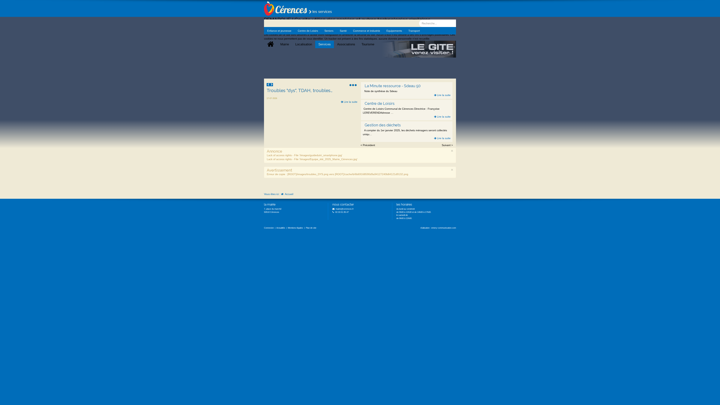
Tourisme (368, 44)
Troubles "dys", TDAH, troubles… (299, 90)
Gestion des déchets (383, 125)
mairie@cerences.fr (345, 209)
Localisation (303, 44)
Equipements (394, 30)
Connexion (269, 228)
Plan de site (311, 228)
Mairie (284, 44)
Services (324, 44)
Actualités (280, 228)
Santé (343, 30)
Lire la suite (350, 101)
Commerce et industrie (366, 30)
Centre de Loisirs (308, 30)
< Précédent (268, 84)
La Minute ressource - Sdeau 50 (393, 86)
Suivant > (271, 84)
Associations (346, 44)
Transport (414, 30)
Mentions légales (295, 228)
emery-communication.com (443, 228)
